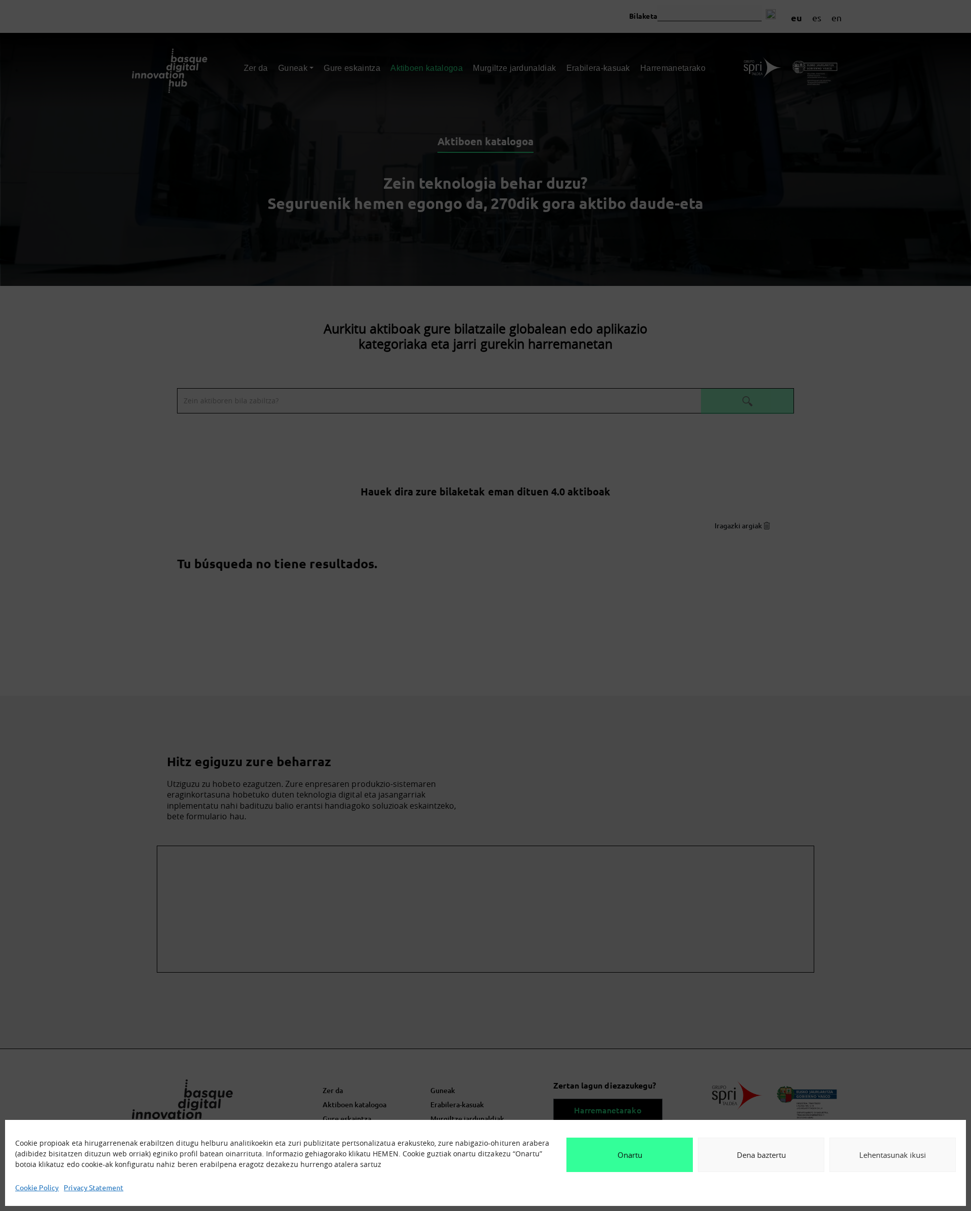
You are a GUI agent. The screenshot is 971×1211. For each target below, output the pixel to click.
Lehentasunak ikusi (892, 1155)
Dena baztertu (761, 1155)
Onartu (629, 1155)
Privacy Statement (93, 1187)
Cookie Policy (37, 1187)
